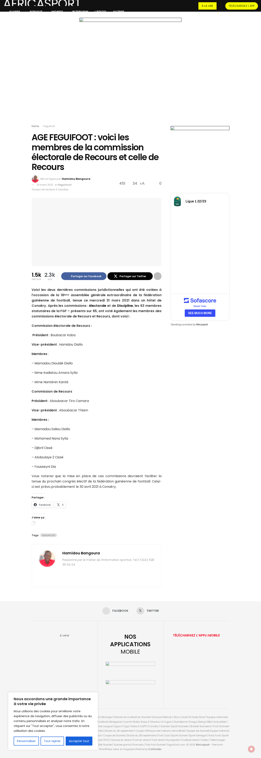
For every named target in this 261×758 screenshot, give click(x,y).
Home (35, 126)
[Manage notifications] (251, 749)
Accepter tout (79, 741)
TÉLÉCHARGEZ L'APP (242, 6)
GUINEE (14, 12)
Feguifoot (49, 126)
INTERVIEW (80, 12)
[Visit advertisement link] (130, 72)
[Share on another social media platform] (157, 276)
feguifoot (48, 535)
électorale (97, 305)
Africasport (202, 324)
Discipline (125, 305)
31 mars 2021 (45, 185)
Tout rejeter (52, 741)
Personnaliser (26, 741)
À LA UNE (207, 6)
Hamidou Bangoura (76, 179)
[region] (53, 721)
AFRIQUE (35, 12)
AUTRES (119, 12)
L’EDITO (100, 12)
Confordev (154, 749)
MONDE (57, 12)
